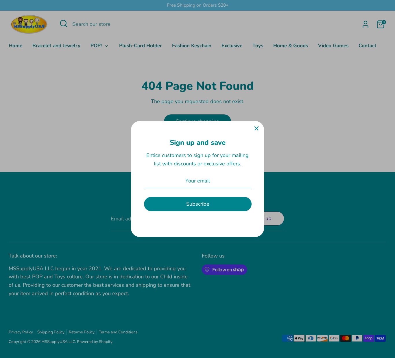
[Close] (256, 128)
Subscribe (197, 203)
